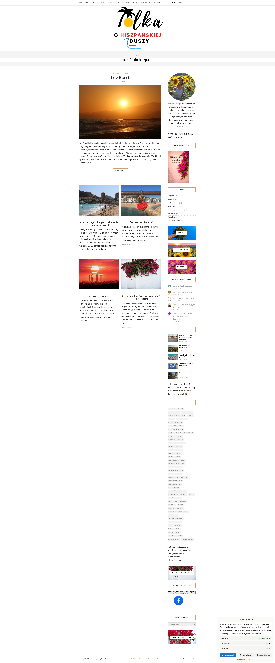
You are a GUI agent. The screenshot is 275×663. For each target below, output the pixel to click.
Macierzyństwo (173, 213)
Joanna (175, 305)
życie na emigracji (174, 532)
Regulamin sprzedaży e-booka (156, 659)
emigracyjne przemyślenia (176, 443)
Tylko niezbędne (245, 655)
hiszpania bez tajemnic (175, 446)
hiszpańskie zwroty (174, 474)
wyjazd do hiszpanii (174, 525)
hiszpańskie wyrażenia (175, 470)
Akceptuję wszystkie (228, 655)
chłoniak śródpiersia (175, 422)
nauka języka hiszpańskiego (177, 501)
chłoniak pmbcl (182, 419)
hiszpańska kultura (174, 453)
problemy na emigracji (175, 508)
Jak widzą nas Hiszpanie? (186, 292)
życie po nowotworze (175, 535)
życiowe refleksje (187, 539)
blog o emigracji (173, 412)
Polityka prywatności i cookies (244, 659)
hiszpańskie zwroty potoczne (177, 477)
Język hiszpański (173, 203)
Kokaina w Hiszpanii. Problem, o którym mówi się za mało (186, 337)
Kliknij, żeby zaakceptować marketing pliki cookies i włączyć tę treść (181, 592)
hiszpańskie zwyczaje (175, 480)
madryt (191, 494)
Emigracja (116, 73)
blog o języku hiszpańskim (176, 415)
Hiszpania (125, 73)
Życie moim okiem (174, 220)
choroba (190, 415)
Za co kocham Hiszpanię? (141, 222)
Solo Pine (193, 659)
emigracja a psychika (175, 436)
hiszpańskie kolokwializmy (177, 460)
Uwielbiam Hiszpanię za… (99, 296)
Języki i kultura (172, 206)
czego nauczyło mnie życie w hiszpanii (180, 432)
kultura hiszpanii (174, 487)
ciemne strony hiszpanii (176, 429)
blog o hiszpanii (187, 412)
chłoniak (171, 419)
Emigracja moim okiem (185, 286)
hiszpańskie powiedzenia (176, 463)
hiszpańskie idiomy (174, 456)
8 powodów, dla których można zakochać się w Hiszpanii (141, 297)
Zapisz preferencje (263, 655)
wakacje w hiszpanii (174, 522)
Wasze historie (172, 217)
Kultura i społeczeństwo (175, 210)
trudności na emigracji (175, 518)
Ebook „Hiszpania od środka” (127, 2)
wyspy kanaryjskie (174, 528)
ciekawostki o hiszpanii (175, 425)
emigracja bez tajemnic (175, 439)
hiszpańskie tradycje (175, 467)
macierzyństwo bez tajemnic (177, 491)
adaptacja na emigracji (175, 408)
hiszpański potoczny (174, 484)
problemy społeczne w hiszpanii (178, 511)
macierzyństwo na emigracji (177, 494)
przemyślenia (172, 515)
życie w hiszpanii (173, 539)
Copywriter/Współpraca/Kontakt (152, 2)
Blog (95, 2)
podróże (180, 504)
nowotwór (171, 504)
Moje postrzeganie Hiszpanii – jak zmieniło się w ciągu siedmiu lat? (99, 223)
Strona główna (84, 2)
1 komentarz (83, 178)
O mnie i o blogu (107, 2)
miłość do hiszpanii (174, 498)
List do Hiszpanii (120, 77)
